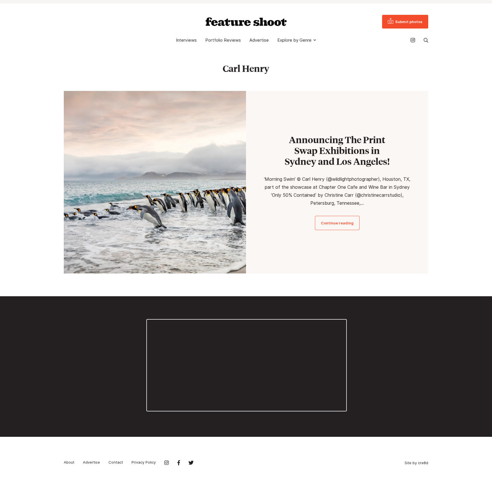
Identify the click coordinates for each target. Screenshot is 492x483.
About (69, 462)
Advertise (259, 40)
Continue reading (337, 223)
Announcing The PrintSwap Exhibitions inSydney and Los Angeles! (337, 150)
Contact (115, 462)
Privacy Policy (144, 462)
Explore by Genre (294, 40)
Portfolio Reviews (223, 40)
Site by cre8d (416, 462)
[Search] (426, 40)
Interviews (186, 40)
